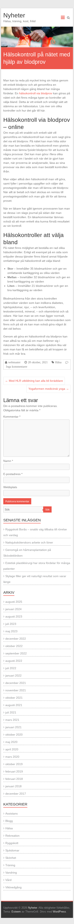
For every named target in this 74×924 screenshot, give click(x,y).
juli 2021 (10, 712)
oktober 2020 (14, 734)
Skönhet (10, 857)
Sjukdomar (12, 850)
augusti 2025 (13, 601)
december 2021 (15, 683)
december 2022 (15, 638)
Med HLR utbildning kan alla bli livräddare (34, 380)
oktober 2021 (14, 697)
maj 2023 (11, 631)
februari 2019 (14, 771)
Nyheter (14, 15)
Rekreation (12, 835)
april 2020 (11, 749)
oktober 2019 (14, 764)
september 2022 (16, 653)
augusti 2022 (13, 660)
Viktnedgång (13, 887)
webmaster (14, 362)
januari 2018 (13, 786)
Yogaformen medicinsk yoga (48, 388)
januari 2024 (13, 609)
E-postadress (12, 474)
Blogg (9, 821)
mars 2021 (12, 719)
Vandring (11, 872)
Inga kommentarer (16, 366)
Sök (47, 509)
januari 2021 (13, 727)
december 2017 (15, 793)
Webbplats (10, 487)
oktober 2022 (14, 646)
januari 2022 (13, 675)
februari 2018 (14, 778)
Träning (10, 865)
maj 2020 (11, 742)
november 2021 (15, 690)
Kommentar (11, 416)
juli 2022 (10, 668)
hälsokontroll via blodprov (35, 93)
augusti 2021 (13, 705)
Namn (8, 461)
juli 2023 (10, 623)
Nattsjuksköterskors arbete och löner (29, 542)
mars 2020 (12, 756)
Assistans (11, 813)
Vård (8, 880)
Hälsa (58, 362)
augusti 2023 (13, 616)
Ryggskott (11, 843)
